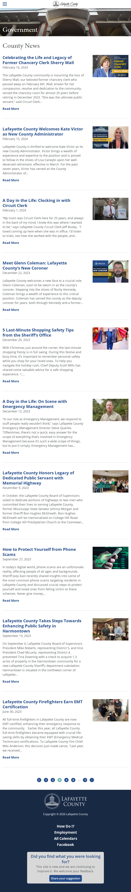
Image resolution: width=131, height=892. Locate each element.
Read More (11, 109)
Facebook (65, 844)
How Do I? (65, 826)
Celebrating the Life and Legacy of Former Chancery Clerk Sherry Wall (38, 60)
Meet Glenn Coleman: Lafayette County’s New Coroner (35, 265)
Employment (65, 832)
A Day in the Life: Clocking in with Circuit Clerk (36, 203)
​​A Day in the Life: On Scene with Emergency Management (35, 404)
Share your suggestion (65, 878)
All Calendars (65, 838)
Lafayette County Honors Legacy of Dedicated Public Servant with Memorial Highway (38, 478)
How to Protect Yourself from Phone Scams (39, 552)
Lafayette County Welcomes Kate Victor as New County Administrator (43, 131)
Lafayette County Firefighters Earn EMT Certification (43, 704)
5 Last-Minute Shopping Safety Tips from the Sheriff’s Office (38, 332)
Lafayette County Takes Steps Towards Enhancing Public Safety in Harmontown (42, 625)
